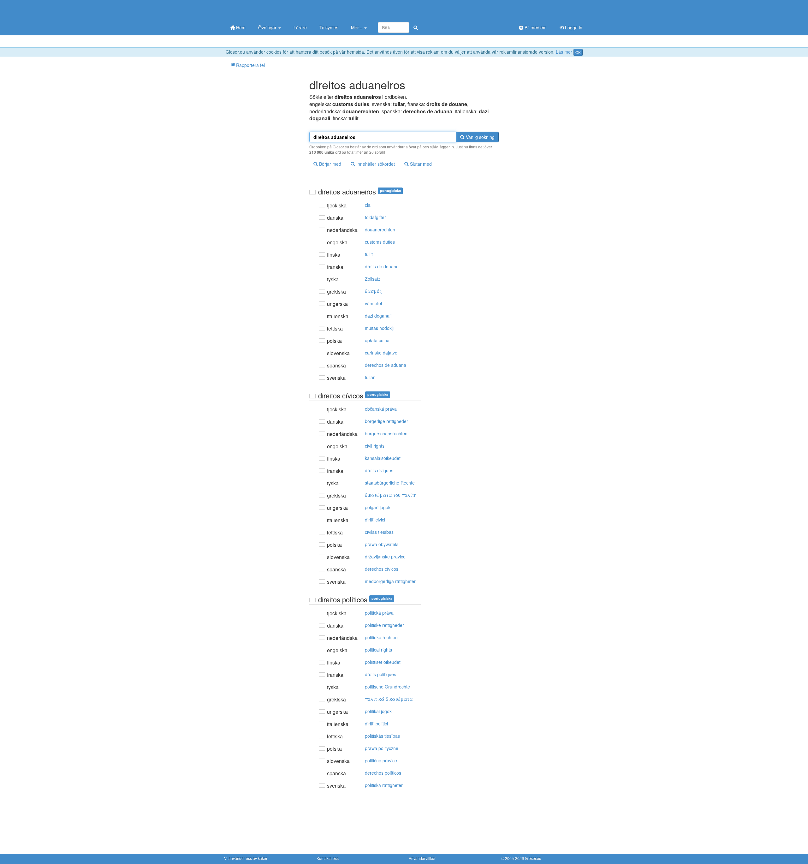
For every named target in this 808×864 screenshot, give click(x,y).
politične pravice (381, 760)
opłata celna (377, 340)
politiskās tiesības (382, 736)
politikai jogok (378, 711)
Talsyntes (328, 27)
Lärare (300, 27)
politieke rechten (381, 637)
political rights (378, 650)
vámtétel (373, 303)
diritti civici (375, 519)
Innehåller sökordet (375, 164)
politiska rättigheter (384, 785)
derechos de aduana (385, 365)
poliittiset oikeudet (383, 662)
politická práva (379, 613)
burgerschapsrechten (386, 433)
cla (368, 205)
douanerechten (380, 229)
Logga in (573, 27)
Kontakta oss (328, 858)
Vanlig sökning (480, 137)
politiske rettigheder (384, 625)
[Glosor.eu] (257, 10)
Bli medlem (535, 27)
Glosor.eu (533, 858)
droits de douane (382, 266)
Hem (240, 27)
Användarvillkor (422, 858)
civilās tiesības (379, 532)
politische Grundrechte (387, 686)
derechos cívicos (381, 569)
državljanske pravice (385, 556)
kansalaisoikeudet (383, 458)
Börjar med (329, 164)
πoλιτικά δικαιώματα (389, 699)
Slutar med (420, 164)
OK (578, 52)
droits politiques (380, 674)
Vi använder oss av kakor (245, 858)
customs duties (380, 242)
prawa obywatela (382, 544)
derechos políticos (383, 773)
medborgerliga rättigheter (390, 581)
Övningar (268, 27)
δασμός (373, 291)
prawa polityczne (381, 748)
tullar (370, 377)
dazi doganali (378, 316)
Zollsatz (372, 279)
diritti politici (376, 723)
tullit (369, 254)
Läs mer (564, 52)
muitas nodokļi (379, 328)
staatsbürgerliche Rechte (390, 483)
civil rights (374, 446)
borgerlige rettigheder (386, 421)
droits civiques (379, 470)
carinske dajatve (381, 352)
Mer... (357, 27)
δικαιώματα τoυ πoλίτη (391, 495)
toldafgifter (375, 217)
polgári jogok (377, 507)
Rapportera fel (250, 65)
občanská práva (381, 409)
